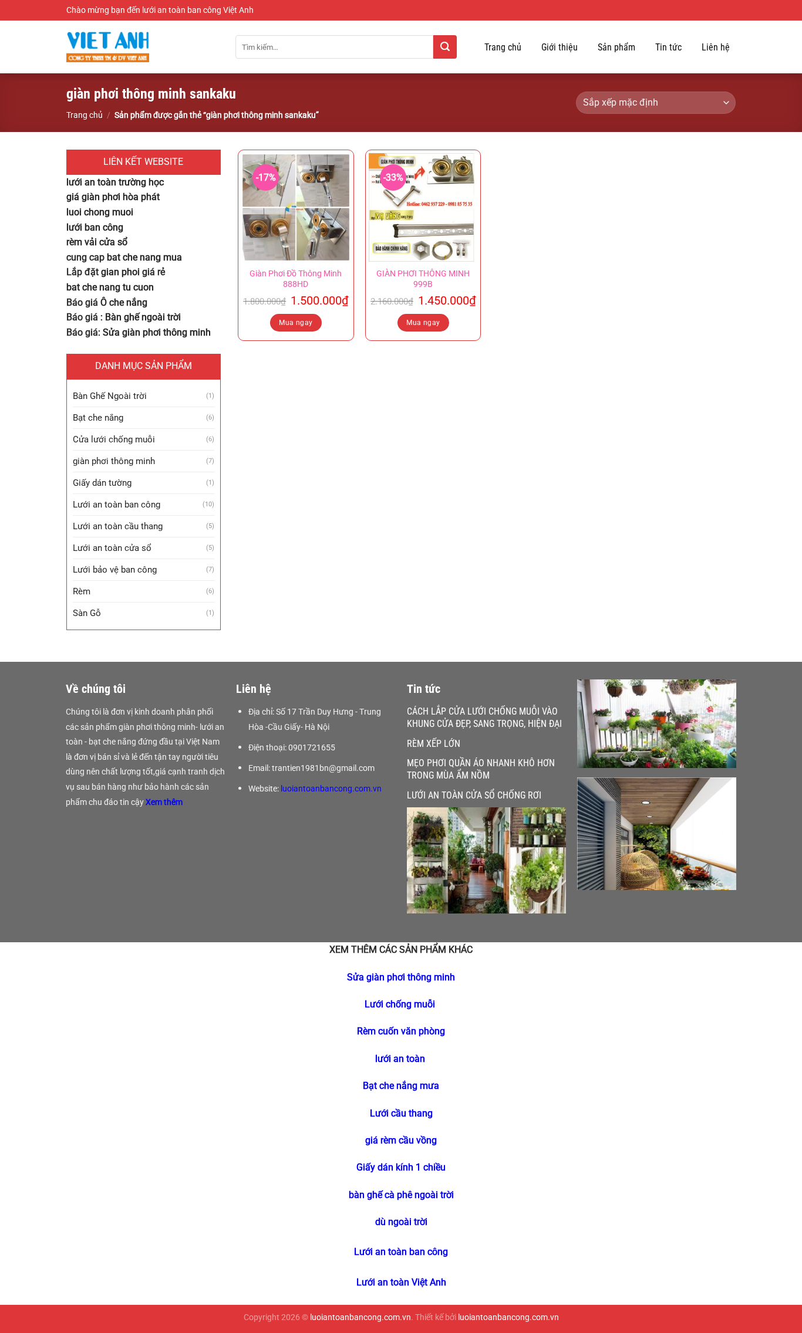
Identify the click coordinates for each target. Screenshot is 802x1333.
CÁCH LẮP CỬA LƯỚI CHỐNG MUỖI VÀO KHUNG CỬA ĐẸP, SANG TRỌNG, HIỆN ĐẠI (484, 717)
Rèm (81, 591)
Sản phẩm (616, 47)
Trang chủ (502, 47)
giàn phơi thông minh (114, 461)
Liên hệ (716, 47)
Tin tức (668, 47)
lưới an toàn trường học (115, 182)
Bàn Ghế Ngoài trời (110, 396)
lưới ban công (94, 227)
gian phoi (120, 272)
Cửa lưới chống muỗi (114, 439)
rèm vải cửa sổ (96, 242)
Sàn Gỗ (87, 613)
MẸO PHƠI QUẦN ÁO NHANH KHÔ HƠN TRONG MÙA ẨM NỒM (481, 769)
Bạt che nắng (98, 417)
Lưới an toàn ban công (116, 504)
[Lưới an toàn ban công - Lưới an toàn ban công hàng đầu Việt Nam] (142, 47)
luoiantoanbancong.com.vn (331, 788)
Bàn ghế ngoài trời (143, 317)
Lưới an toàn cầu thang (118, 526)
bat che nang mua (144, 257)
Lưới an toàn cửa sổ (112, 548)
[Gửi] (445, 47)
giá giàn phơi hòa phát (113, 196)
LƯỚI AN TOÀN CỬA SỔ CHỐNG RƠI (474, 795)
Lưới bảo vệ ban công (115, 569)
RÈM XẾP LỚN (433, 743)
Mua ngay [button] (295, 323)
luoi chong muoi (99, 212)
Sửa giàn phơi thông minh (157, 332)
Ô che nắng (123, 302)
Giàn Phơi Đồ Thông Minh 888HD (296, 279)
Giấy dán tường (102, 483)
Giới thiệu (559, 47)
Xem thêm (165, 802)
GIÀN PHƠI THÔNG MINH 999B (423, 279)
